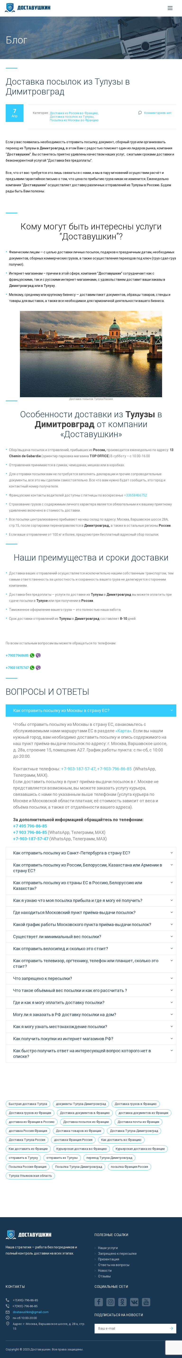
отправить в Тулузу (23, 1158)
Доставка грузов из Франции (30, 1113)
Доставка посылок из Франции (86, 1122)
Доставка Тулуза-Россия (27, 1140)
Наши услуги (108, 1248)
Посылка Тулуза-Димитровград (78, 1166)
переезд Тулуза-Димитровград (109, 1158)
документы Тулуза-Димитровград (81, 1104)
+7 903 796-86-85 (30, 832)
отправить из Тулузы (62, 1158)
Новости (105, 1270)
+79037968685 (17, 655)
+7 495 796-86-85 (30, 825)
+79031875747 (17, 668)
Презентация (108, 1259)
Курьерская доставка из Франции (140, 1149)
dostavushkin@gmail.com (31, 1312)
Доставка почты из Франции (138, 1122)
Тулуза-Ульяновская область (30, 1175)
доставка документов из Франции (143, 1113)
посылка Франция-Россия (129, 1166)
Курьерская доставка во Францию (81, 1149)
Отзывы (104, 1276)
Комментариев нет (158, 113)
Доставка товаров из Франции (78, 1131)
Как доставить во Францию (121, 1140)
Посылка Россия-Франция (27, 1166)
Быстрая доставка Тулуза (28, 1104)
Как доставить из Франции (28, 1149)
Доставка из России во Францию (74, 113)
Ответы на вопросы (113, 1265)
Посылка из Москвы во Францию (74, 120)
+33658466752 (135, 495)
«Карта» (123, 730)
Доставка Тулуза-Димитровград (134, 1131)
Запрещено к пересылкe (117, 1253)
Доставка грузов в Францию (136, 1104)
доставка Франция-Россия (73, 1140)
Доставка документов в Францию (85, 1113)
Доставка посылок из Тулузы (72, 116)
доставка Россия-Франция (28, 1131)
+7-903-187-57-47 (78, 768)
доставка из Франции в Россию (32, 1122)
